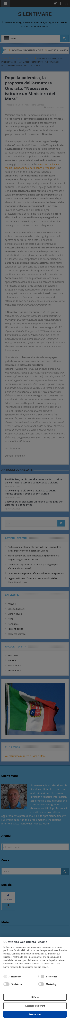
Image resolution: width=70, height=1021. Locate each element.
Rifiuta (35, 997)
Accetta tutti (35, 1014)
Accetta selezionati (35, 1005)
